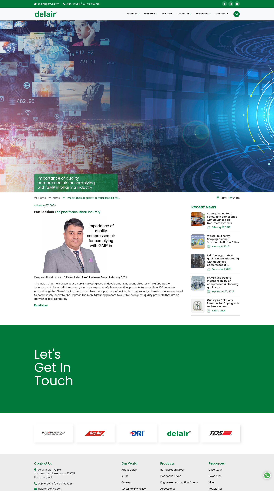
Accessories (167, 489)
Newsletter (215, 489)
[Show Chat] (267, 475)
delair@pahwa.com (48, 3)
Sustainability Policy (133, 489)
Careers (126, 482)
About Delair (129, 470)
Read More (41, 305)
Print (223, 198)
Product (132, 13)
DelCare (167, 13)
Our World (183, 13)
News (56, 198)
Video (212, 482)
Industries (149, 13)
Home (42, 198)
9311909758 (93, 3)
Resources (202, 13)
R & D (124, 476)
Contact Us (221, 13)
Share (236, 198)
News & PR (215, 476)
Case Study (215, 470)
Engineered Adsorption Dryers (179, 482)
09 (84, 3)
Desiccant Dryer (170, 476)
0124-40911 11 (73, 3)
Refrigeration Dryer (172, 470)
